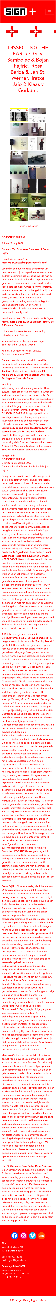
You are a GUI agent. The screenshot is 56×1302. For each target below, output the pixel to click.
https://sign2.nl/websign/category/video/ (24, 263)
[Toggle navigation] (49, 12)
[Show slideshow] (28, 226)
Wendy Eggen (30, 1300)
